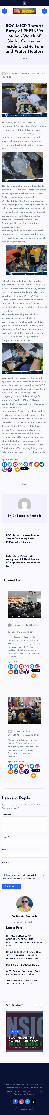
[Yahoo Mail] (9, 469)
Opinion (14, 1032)
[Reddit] (36, 464)
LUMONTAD (14, 735)
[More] (17, 469)
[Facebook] (4, 464)
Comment (7, 815)
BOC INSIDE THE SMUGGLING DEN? (23, 965)
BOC (25, 484)
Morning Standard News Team (26, 625)
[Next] (41, 1005)
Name (5, 837)
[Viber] (4, 469)
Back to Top (26, 1109)
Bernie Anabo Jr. (16, 1047)
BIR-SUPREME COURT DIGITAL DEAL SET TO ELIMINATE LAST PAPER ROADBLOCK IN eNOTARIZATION (23, 955)
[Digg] (41, 464)
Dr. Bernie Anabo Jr (21, 731)
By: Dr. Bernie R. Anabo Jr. (18, 74)
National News (38, 74)
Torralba (11, 632)
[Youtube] (15, 464)
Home (24, 58)
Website (5, 863)
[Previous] (36, 1005)
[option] (24, 1031)
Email (5, 850)
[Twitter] (9, 464)
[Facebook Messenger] (25, 464)
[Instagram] (31, 464)
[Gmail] (20, 464)
